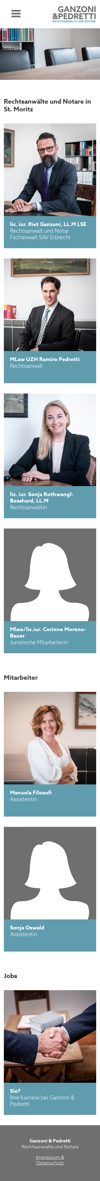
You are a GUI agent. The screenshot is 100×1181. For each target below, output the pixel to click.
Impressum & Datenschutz (50, 1160)
